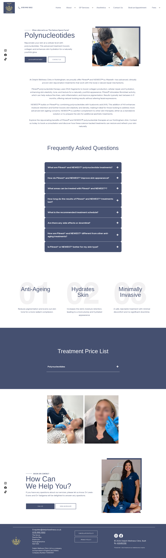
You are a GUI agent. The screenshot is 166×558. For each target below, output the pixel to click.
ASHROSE (122, 543)
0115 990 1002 (26, 8)
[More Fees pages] (159, 7)
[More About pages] (75, 7)
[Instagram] (5, 50)
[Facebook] (5, 54)
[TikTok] (5, 59)
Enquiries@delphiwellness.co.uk (46, 529)
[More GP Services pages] (92, 7)
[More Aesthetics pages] (109, 7)
